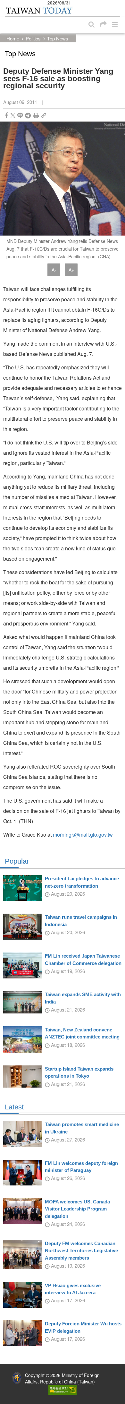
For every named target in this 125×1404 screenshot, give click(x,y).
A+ (71, 270)
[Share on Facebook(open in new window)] (6, 115)
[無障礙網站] (62, 1389)
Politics (33, 38)
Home (12, 38)
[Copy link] (43, 115)
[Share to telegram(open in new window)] (28, 115)
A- (54, 270)
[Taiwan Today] (39, 10)
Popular (17, 861)
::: (7, 3)
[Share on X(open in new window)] (13, 115)
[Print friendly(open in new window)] (36, 115)
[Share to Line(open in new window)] (20, 115)
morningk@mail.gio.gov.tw (83, 834)
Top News (57, 38)
